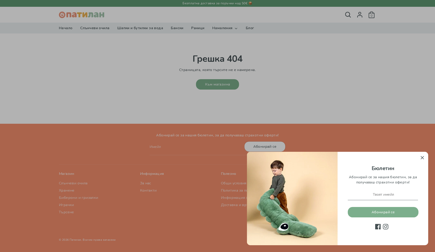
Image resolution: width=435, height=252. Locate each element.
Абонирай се (383, 212)
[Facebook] (378, 226)
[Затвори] (422, 158)
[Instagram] (385, 226)
